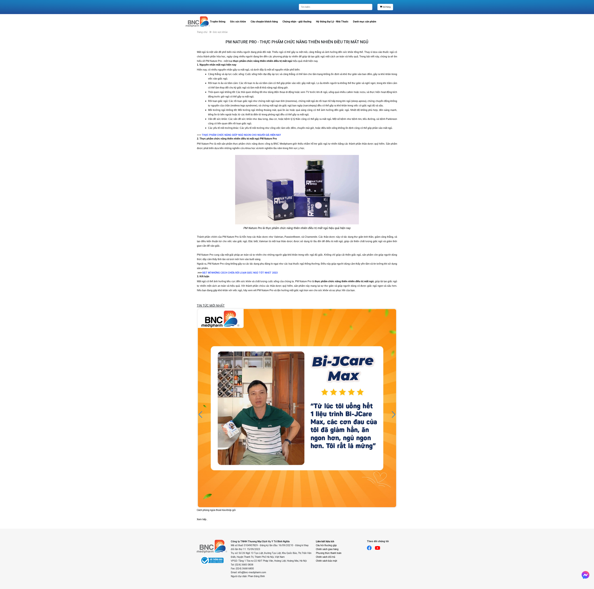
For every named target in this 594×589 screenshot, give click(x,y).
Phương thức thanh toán (328, 553)
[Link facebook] (371, 547)
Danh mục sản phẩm (364, 21)
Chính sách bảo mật (326, 560)
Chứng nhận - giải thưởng (296, 21)
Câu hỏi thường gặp (326, 545)
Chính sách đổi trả (325, 556)
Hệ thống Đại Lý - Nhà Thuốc (332, 21)
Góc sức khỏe (238, 21)
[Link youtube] (379, 547)
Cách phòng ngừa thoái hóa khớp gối (216, 510)
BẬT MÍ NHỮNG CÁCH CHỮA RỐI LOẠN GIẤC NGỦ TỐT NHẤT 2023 (240, 272)
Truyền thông (217, 21)
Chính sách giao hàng (327, 549)
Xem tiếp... (202, 519)
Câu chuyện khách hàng (264, 21)
